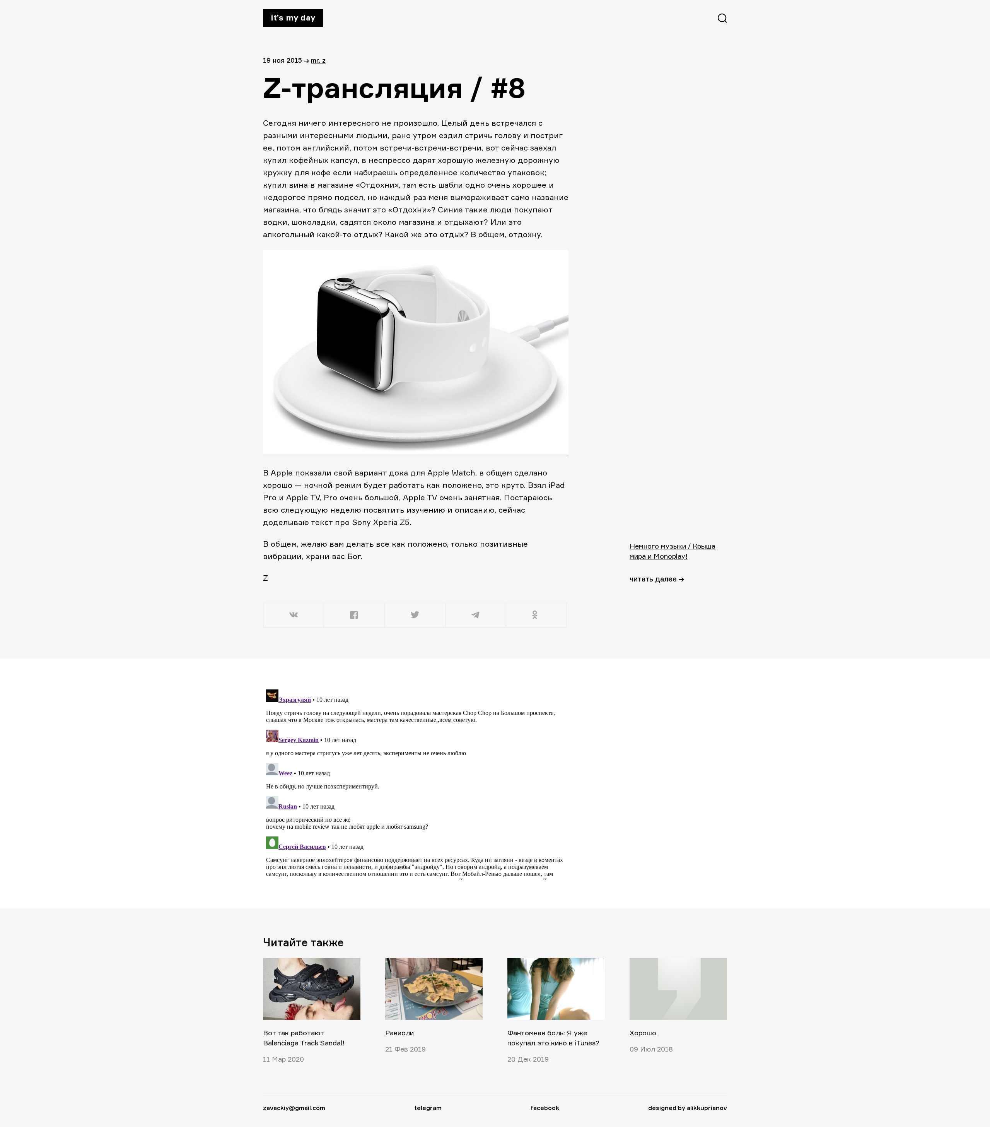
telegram (428, 1108)
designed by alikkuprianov (687, 1108)
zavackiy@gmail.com (294, 1108)
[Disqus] (415, 783)
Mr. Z (318, 60)
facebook (545, 1108)
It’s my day (293, 17)
